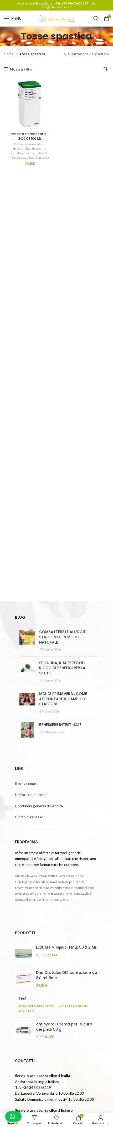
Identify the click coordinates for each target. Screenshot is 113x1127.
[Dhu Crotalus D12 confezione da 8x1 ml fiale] (23, 979)
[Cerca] (96, 18)
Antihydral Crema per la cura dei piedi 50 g (64, 1027)
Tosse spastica (39, 157)
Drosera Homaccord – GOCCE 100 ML (30, 136)
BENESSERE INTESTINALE (60, 724)
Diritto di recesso (29, 817)
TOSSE (43, 153)
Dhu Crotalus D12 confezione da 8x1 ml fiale (66, 975)
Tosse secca (18, 157)
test (23, 998)
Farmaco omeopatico (29, 144)
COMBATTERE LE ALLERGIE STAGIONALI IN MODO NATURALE (62, 637)
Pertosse (30, 153)
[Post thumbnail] (27, 640)
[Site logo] (56, 18)
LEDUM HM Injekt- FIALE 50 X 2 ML (66, 947)
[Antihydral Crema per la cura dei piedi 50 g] (23, 1030)
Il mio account (26, 783)
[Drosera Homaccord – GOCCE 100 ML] (29, 104)
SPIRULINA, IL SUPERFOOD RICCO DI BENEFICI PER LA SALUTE (62, 668)
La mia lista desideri (31, 794)
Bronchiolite (22, 149)
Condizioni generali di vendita (39, 806)
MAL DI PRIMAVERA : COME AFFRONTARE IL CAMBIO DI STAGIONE (63, 699)
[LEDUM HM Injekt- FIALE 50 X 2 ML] (23, 953)
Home (9, 54)
